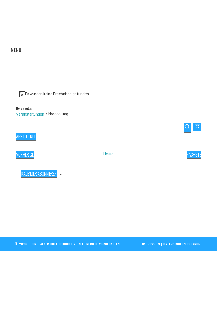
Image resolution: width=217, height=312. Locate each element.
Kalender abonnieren (39, 173)
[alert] (108, 94)
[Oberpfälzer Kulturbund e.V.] (108, 21)
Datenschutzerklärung (183, 243)
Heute (108, 154)
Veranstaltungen (30, 114)
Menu (16, 50)
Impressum (151, 243)
